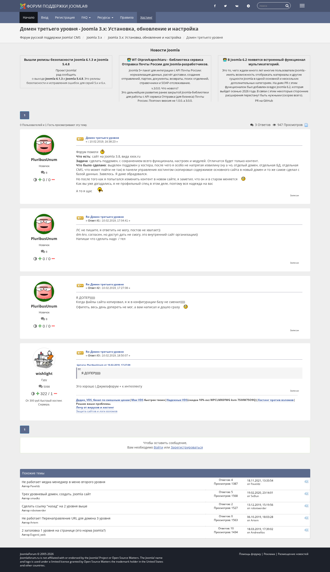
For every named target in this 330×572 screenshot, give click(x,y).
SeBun (255, 496)
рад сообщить (66, 75)
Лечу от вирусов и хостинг (95, 407)
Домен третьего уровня (102, 137)
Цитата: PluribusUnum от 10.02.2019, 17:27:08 (103, 364)
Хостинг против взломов (276, 400)
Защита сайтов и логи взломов (96, 411)
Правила (127, 17)
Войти (158, 447)
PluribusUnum (44, 159)
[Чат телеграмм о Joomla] (248, 6)
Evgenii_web (38, 534)
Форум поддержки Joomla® (57, 6)
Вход (44, 17)
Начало (28, 17)
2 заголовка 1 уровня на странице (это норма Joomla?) (64, 530)
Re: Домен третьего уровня (105, 216)
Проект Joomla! (66, 70)
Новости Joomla (165, 50)
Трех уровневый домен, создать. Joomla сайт (56, 494)
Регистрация (65, 17)
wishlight (44, 373)
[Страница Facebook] (214, 6)
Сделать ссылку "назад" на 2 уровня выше (54, 506)
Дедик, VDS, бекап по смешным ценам (103, 400)
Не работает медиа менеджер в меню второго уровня (63, 482)
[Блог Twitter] (225, 6)
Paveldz (35, 486)
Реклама (269, 554)
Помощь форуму (250, 554)
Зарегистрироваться (187, 447)
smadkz (35, 498)
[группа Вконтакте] (236, 6)
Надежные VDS (177, 400)
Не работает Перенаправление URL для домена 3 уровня (66, 518)
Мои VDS (137, 400)
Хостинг (146, 17)
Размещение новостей (293, 554)
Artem (34, 522)
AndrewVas (258, 532)
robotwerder (38, 510)
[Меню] (302, 5)
